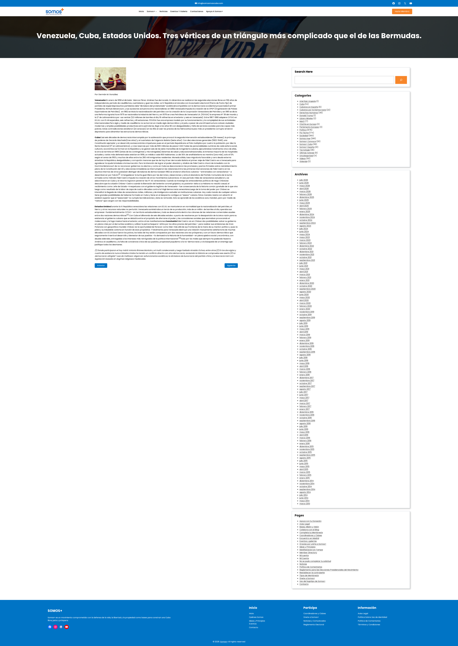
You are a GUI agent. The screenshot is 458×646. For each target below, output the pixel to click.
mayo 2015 (304, 466)
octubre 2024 (305, 220)
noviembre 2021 (306, 254)
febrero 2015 (305, 475)
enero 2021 (304, 280)
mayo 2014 (304, 500)
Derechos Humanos (308, 112)
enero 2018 (304, 374)
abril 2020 (304, 300)
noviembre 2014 (306, 483)
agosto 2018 (305, 354)
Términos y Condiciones (369, 624)
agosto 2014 (305, 492)
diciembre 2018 (306, 343)
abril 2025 (304, 205)
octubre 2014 (305, 486)
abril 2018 (303, 366)
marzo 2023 (304, 240)
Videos (302, 158)
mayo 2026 (304, 185)
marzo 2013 (304, 503)
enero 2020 (304, 309)
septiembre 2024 (307, 223)
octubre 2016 (305, 417)
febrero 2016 (305, 440)
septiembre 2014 (307, 489)
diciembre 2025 (306, 197)
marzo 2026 (305, 191)
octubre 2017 (305, 383)
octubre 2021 (305, 257)
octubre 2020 (305, 286)
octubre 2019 (305, 314)
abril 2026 (304, 188)
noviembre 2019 (306, 311)
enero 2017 (304, 409)
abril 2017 (303, 400)
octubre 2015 (305, 452)
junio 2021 (303, 266)
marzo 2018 (304, 369)
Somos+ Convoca (307, 141)
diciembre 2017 (306, 377)
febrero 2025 (305, 208)
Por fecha (304, 132)
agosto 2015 (305, 457)
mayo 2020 (304, 297)
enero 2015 (304, 478)
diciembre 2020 (306, 283)
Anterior (101, 265)
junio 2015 (303, 463)
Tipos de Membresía (309, 575)
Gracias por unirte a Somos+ (312, 544)
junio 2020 (304, 294)
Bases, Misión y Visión (309, 526)
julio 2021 (303, 263)
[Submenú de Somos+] (156, 11)
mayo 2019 (304, 329)
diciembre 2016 (306, 412)
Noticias (303, 564)
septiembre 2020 (307, 288)
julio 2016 (303, 426)
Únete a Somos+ (307, 578)
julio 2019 (303, 323)
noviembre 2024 (307, 217)
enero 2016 (304, 443)
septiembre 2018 (307, 352)
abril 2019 (303, 331)
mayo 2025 (304, 203)
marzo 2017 (304, 403)
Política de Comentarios (310, 567)
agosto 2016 (305, 423)
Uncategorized (306, 155)
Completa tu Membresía (311, 532)
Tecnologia (304, 150)
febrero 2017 (305, 406)
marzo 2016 (304, 437)
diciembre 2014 (306, 480)
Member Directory (308, 552)
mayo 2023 (304, 237)
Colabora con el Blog (309, 529)
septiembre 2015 (307, 455)
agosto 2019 (304, 320)
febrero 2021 (305, 277)
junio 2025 (304, 200)
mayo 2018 (304, 363)
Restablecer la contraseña (312, 572)
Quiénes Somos (256, 617)
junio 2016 (303, 429)
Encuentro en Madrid (309, 538)
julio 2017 (303, 392)
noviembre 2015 (306, 449)
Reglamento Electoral (313, 624)
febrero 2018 (305, 372)
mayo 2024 (304, 234)
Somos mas (304, 138)
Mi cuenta (304, 555)
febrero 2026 (305, 194)
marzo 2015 (304, 472)
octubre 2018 (305, 349)
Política (303, 130)
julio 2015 (303, 460)
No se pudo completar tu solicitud (315, 561)
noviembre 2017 (306, 380)
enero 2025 (304, 211)
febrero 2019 (305, 337)
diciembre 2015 (306, 446)
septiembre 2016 (307, 420)
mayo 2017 (304, 397)
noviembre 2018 (306, 346)
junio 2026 (304, 183)
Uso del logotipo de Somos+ (312, 581)
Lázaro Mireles (306, 118)
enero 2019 (304, 340)
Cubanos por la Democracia (312, 109)
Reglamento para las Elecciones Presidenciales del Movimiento (328, 569)
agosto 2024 (305, 225)
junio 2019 (303, 326)
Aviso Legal (304, 524)
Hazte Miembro (402, 11)
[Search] (401, 80)
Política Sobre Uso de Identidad (372, 617)
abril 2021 (303, 271)
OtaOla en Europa (307, 124)
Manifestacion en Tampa (311, 549)
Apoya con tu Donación (310, 521)
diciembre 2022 (306, 246)
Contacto (304, 584)
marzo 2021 (304, 274)
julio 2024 (303, 228)
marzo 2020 (305, 303)
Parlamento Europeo (309, 127)
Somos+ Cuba (305, 144)
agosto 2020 (305, 291)
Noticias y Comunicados (314, 621)
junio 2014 (303, 498)
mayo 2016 (304, 432)
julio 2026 (303, 180)
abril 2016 (303, 435)
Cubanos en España (308, 107)
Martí (302, 121)
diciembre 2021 (306, 251)
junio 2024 (304, 231)
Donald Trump (306, 115)
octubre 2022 (305, 248)
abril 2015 (303, 469)
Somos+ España (306, 147)
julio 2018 (303, 357)
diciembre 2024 (306, 214)
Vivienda (303, 161)
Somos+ (55, 610)
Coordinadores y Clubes (310, 535)
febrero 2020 (305, 306)
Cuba (301, 104)
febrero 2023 (305, 243)
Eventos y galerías (308, 541)
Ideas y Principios (307, 547)
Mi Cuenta (304, 558)
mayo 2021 (304, 268)
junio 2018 (303, 360)
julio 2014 (303, 495)
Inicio (251, 613)
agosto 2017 (305, 389)
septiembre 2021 (307, 260)
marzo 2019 (304, 334)
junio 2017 (303, 394)
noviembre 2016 (306, 415)
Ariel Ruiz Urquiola (307, 101)
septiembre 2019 (307, 317)
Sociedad (303, 135)
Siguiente (231, 265)
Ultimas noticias (306, 152)
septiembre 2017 (307, 386)
